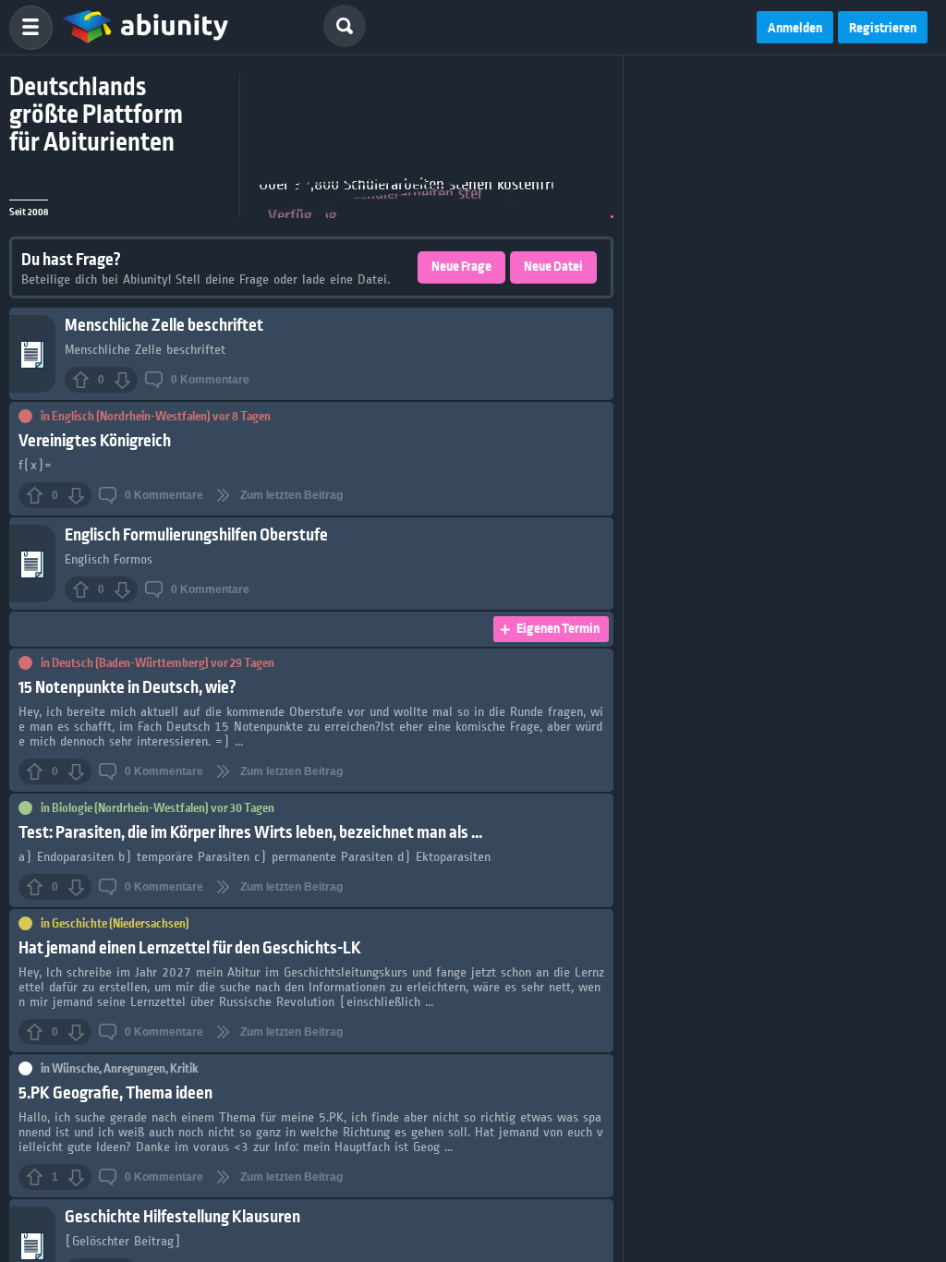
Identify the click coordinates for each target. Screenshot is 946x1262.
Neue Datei (553, 267)
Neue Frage (461, 267)
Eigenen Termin (558, 629)
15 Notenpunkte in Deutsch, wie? (127, 687)
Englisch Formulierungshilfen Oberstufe (196, 535)
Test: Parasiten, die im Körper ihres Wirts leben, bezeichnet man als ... (250, 832)
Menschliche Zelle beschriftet (164, 325)
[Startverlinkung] (145, 27)
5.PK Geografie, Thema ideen (115, 1093)
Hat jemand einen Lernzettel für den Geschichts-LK (189, 948)
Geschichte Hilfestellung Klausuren (182, 1217)
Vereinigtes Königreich (94, 441)
